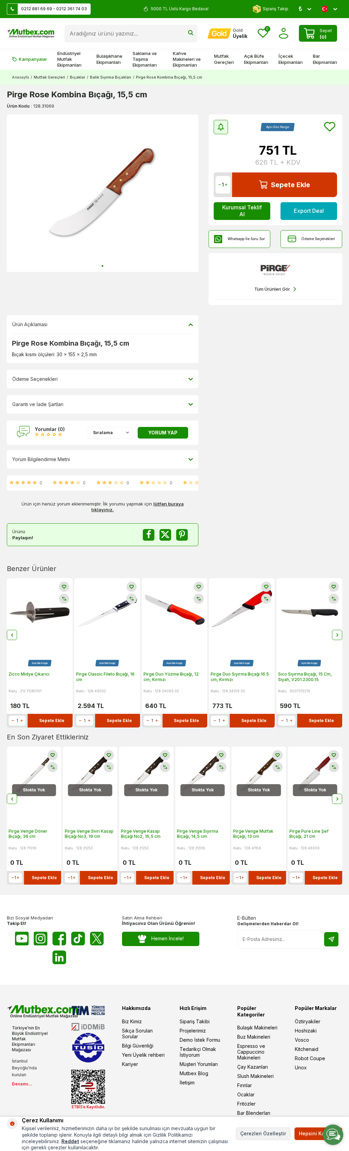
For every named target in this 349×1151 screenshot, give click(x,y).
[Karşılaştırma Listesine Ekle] (64, 599)
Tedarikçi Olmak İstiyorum (198, 1052)
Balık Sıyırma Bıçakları (110, 77)
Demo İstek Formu (200, 1040)
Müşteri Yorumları (199, 1064)
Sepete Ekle (290, 185)
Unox (301, 1067)
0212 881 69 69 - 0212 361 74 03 (54, 8)
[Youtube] (22, 938)
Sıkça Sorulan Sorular (137, 1033)
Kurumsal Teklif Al (242, 210)
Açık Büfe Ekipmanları (256, 59)
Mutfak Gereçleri (224, 59)
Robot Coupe (310, 1058)
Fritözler (246, 1104)
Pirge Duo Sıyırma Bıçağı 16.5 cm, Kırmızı (240, 676)
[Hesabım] (283, 33)
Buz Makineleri (253, 1037)
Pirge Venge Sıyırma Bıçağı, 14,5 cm (141, 834)
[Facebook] (59, 938)
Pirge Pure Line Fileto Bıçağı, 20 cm (311, 834)
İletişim (187, 1082)
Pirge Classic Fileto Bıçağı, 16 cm (105, 676)
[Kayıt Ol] (331, 939)
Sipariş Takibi (195, 1021)
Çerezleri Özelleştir (263, 1133)
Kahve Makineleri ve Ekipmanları (187, 59)
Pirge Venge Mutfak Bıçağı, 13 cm (197, 834)
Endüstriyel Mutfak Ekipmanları (69, 59)
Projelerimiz (193, 1031)
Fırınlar (244, 1085)
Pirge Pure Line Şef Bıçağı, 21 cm (252, 834)
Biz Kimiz (132, 1021)
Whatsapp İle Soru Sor (246, 239)
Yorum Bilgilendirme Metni (41, 459)
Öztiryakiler (307, 1021)
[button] (102, 266)
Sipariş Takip (275, 8)
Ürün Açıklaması (29, 324)
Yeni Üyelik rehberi (143, 1055)
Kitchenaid (306, 1049)
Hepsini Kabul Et (318, 1133)
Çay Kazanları (252, 1067)
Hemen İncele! (167, 938)
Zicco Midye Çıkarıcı (29, 674)
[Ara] (191, 33)
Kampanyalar (33, 59)
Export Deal (309, 210)
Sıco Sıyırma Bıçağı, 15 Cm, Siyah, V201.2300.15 (305, 676)
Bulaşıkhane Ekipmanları (109, 59)
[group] (102, 193)
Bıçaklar (77, 77)
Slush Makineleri (255, 1076)
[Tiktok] (78, 938)
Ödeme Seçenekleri (318, 239)
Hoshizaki (306, 1031)
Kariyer (130, 1064)
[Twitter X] (97, 938)
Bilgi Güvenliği (137, 1046)
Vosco (302, 1040)
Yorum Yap (163, 432)
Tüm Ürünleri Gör (272, 289)
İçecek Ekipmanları (290, 59)
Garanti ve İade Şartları (37, 404)
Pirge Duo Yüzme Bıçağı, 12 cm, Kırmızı (171, 676)
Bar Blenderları (253, 1113)
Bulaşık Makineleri (257, 1027)
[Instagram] (40, 938)
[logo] (30, 33)
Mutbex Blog (194, 1073)
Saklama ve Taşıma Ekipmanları (145, 59)
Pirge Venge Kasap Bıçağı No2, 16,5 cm (84, 834)
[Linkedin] (59, 957)
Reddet (70, 1141)
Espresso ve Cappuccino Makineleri (251, 1051)
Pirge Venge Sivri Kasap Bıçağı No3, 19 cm (33, 834)
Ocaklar (246, 1094)
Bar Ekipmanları (325, 59)
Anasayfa (20, 77)
